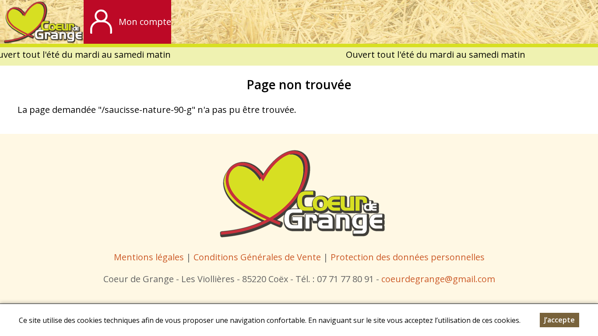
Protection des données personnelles (408, 257)
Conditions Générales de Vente (258, 257)
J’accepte (559, 320)
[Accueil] (42, 22)
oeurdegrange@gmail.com (440, 279)
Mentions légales (149, 257)
